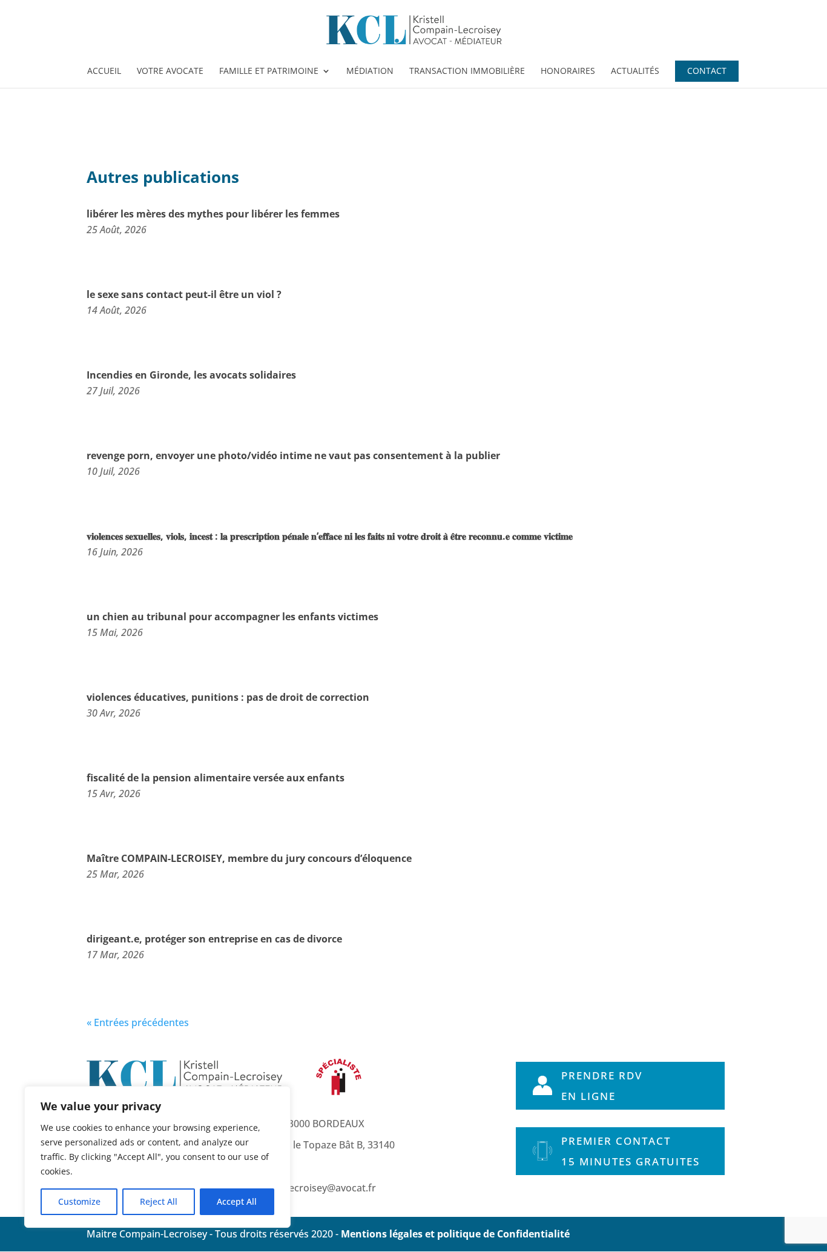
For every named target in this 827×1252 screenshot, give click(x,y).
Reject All (158, 1201)
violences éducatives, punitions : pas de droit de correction (228, 697)
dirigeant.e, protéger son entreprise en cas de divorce (214, 939)
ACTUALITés (635, 71)
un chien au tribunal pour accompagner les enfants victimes (232, 616)
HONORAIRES (568, 71)
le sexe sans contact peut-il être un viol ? (184, 294)
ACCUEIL (104, 71)
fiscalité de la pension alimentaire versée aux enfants (215, 777)
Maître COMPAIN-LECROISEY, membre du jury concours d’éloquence (249, 858)
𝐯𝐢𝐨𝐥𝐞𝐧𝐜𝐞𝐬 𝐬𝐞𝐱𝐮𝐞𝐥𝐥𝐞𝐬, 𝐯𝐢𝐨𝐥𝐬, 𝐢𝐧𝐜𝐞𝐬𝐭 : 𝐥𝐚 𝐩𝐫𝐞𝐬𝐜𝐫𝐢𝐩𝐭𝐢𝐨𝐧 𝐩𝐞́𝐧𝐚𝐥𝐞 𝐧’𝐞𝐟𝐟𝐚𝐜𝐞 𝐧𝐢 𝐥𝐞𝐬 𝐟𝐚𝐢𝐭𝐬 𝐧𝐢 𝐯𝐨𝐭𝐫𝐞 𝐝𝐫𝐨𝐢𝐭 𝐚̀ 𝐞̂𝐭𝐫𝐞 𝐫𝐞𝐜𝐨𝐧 (330, 536)
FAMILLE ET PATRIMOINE (268, 71)
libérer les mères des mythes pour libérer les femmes (213, 213)
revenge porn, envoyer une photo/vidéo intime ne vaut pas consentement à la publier (293, 455)
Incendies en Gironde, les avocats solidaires (191, 375)
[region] (157, 1157)
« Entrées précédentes (138, 1022)
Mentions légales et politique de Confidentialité (455, 1233)
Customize (79, 1201)
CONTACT (707, 71)
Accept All (237, 1201)
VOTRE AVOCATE (170, 71)
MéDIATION (370, 71)
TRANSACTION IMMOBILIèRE (467, 71)
